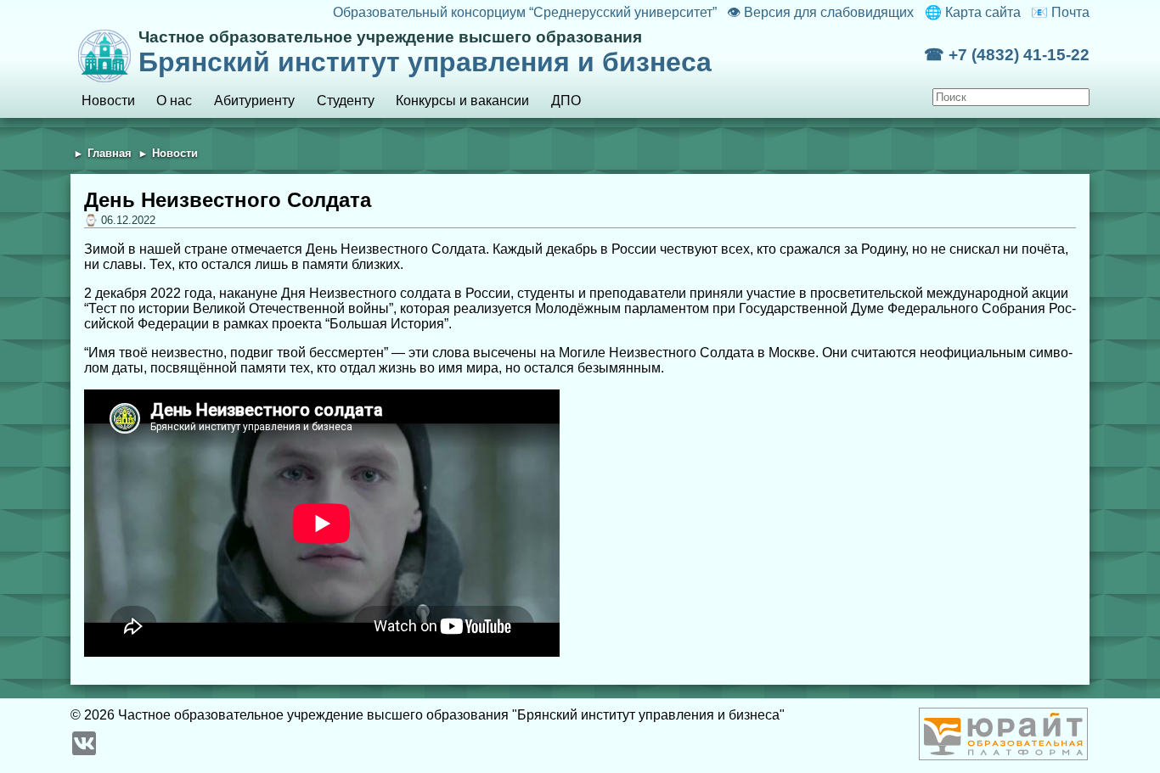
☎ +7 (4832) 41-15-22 (1007, 55)
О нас (174, 100)
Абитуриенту (254, 100)
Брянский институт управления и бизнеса (425, 52)
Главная (109, 153)
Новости (108, 100)
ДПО (566, 100)
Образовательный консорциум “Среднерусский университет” (524, 12)
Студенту (345, 100)
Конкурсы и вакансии (462, 100)
